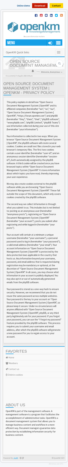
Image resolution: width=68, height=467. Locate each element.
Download (39, 5)
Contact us (13, 369)
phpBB (16, 458)
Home (11, 357)
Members (13, 363)
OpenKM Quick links (17, 52)
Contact (56, 5)
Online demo (23, 5)
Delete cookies (15, 374)
